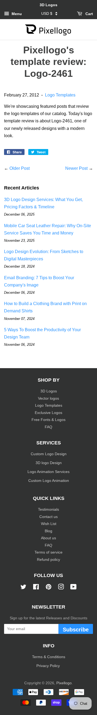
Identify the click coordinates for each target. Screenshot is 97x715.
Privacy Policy (48, 666)
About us (48, 538)
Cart (88, 14)
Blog (48, 531)
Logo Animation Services (48, 472)
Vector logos (48, 398)
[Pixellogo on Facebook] (36, 588)
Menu (16, 14)
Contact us (48, 517)
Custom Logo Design (49, 454)
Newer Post (76, 168)
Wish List (48, 524)
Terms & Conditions (48, 657)
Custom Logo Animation (48, 481)
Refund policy (48, 560)
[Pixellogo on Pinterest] (48, 588)
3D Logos (48, 391)
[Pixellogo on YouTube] (73, 588)
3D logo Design (49, 463)
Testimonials (48, 509)
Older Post (19, 168)
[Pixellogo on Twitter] (23, 588)
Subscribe (76, 630)
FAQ (48, 427)
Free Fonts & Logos (48, 420)
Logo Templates (60, 95)
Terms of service (48, 552)
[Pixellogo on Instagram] (61, 588)
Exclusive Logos (48, 413)
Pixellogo (64, 683)
